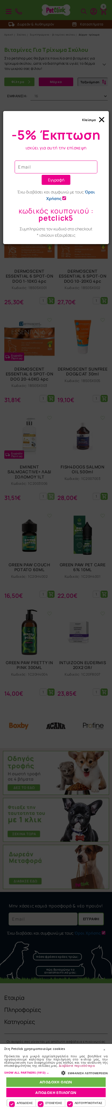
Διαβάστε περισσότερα (77, 1065)
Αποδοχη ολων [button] (56, 1082)
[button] (56, 1072)
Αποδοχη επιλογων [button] (55, 1092)
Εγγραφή (56, 180)
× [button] (104, 1049)
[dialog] (56, 1076)
